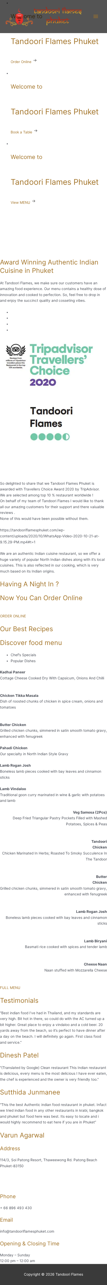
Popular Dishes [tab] (23, 661)
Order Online (21, 62)
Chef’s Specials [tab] (23, 655)
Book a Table (22, 132)
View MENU (21, 202)
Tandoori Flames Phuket (55, 41)
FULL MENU (10, 988)
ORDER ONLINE (13, 616)
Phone (8, 1196)
